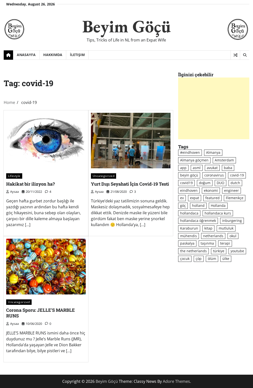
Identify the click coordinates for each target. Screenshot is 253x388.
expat (194, 197)
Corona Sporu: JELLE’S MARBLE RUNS (40, 313)
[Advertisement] (213, 108)
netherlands (213, 235)
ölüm (212, 258)
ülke (225, 258)
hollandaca (189, 213)
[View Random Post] (235, 55)
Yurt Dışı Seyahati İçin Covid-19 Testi (130, 184)
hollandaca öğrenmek (198, 220)
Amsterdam (224, 160)
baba (228, 167)
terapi (225, 243)
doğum (205, 182)
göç (183, 205)
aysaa (14, 191)
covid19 (186, 182)
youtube (237, 251)
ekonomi (211, 190)
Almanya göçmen (194, 160)
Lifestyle (14, 176)
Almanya (213, 152)
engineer (231, 190)
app (183, 167)
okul (233, 235)
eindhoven (189, 190)
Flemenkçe (234, 197)
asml (197, 167)
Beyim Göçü (126, 26)
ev (182, 197)
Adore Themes (176, 381)
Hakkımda (52, 54)
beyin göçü (189, 175)
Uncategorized (104, 176)
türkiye (218, 251)
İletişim (77, 54)
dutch (235, 182)
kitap (208, 228)
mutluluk (226, 228)
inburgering (232, 220)
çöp (199, 258)
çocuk (185, 258)
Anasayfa (26, 54)
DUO (220, 182)
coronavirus (214, 175)
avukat (212, 167)
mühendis (188, 235)
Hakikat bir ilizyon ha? (30, 184)
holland (198, 205)
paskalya (187, 243)
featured (212, 197)
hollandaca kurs (218, 213)
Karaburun (189, 228)
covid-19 (237, 175)
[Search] (244, 55)
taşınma (207, 243)
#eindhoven (190, 152)
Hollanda (218, 205)
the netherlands (193, 251)
